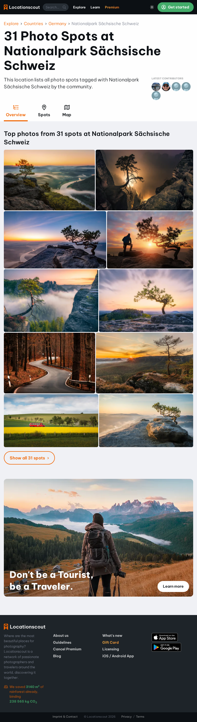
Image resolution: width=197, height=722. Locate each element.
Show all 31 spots (28, 457)
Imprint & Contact (65, 716)
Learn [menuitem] (95, 7)
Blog (57, 656)
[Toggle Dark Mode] (152, 7)
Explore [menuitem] (79, 7)
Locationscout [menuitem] (22, 7)
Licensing (110, 649)
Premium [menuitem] (112, 7)
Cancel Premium (67, 649)
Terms (140, 716)
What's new (112, 635)
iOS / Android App (118, 656)
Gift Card (110, 642)
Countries (33, 23)
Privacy (126, 716)
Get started (178, 7)
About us (60, 635)
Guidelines (62, 642)
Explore (11, 23)
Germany (57, 23)
